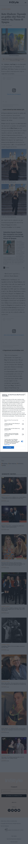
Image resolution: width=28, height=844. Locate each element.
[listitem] (14, 421)
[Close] (25, 394)
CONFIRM (8, 447)
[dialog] (14, 422)
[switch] (22, 424)
